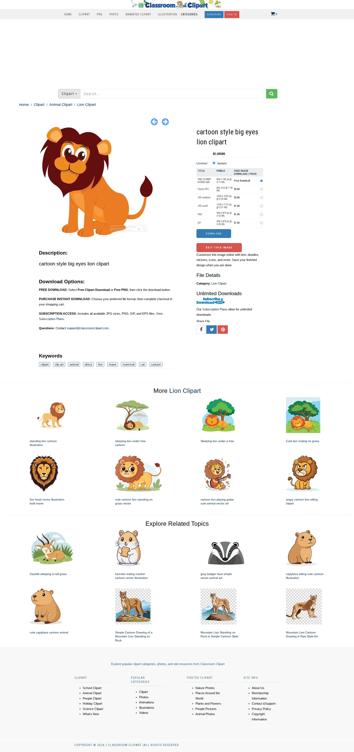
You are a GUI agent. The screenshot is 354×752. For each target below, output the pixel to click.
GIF (199, 222)
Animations (146, 702)
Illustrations (146, 707)
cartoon (156, 364)
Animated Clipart (138, 14)
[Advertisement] (177, 52)
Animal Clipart (60, 105)
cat (143, 364)
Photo (113, 14)
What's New (91, 714)
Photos (144, 697)
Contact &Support (264, 703)
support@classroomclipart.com (88, 328)
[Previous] (154, 121)
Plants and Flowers (208, 703)
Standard (222, 163)
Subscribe (214, 14)
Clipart (84, 14)
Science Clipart (93, 709)
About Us (258, 688)
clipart (45, 364)
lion (100, 364)
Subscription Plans (214, 309)
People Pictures (206, 709)
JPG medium (204, 197)
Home (68, 14)
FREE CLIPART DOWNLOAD (204, 181)
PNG (99, 14)
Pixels (221, 170)
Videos (143, 712)
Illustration (167, 14)
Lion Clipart (86, 105)
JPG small (203, 206)
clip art (59, 364)
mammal (128, 364)
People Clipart (92, 698)
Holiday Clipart (92, 703)
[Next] (165, 121)
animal (74, 364)
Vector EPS (203, 189)
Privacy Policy (261, 709)
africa (88, 364)
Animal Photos (205, 714)
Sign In (232, 14)
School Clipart (92, 688)
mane (112, 364)
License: (202, 163)
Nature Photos (205, 688)
